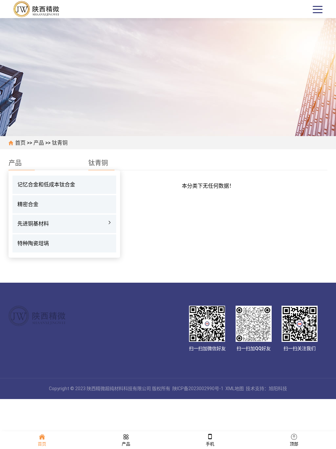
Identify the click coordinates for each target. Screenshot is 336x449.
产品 (38, 143)
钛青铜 (60, 143)
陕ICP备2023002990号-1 (197, 388)
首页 (20, 143)
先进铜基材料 (33, 224)
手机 (210, 443)
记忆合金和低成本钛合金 (46, 184)
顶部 (294, 443)
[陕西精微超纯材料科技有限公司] (38, 9)
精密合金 (27, 204)
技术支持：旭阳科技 (266, 388)
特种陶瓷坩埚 (33, 243)
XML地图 (234, 388)
